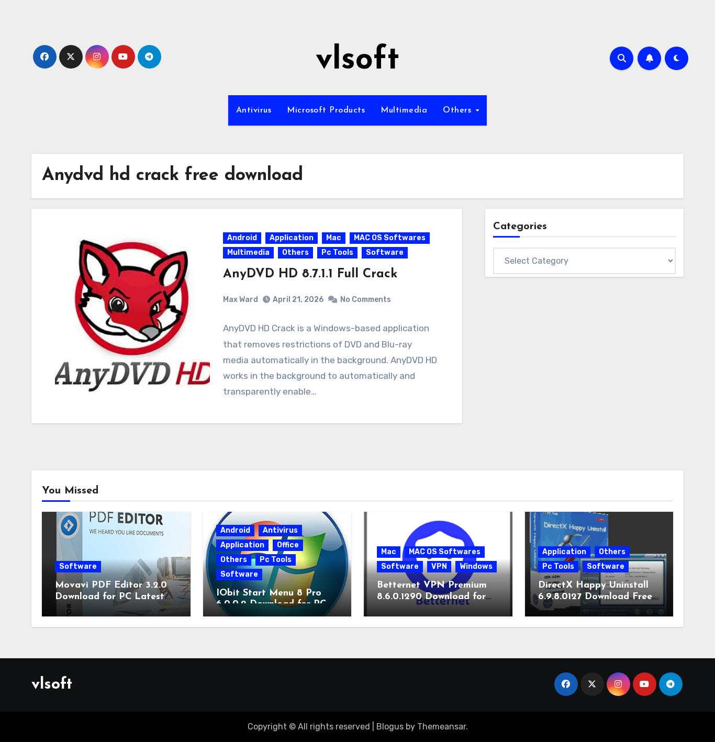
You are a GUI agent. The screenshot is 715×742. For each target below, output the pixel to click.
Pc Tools (337, 252)
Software (385, 252)
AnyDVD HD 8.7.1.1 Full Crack (310, 274)
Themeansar (441, 727)
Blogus (390, 727)
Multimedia (404, 110)
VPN (439, 566)
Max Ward (240, 299)
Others (458, 110)
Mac (333, 237)
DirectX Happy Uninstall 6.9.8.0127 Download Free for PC (595, 597)
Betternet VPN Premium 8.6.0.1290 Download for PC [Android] (432, 597)
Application (292, 237)
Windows (476, 566)
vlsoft (357, 60)
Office (288, 545)
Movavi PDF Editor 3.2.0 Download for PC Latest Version (111, 597)
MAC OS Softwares (390, 237)
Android (242, 237)
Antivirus (254, 110)
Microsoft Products (326, 110)
